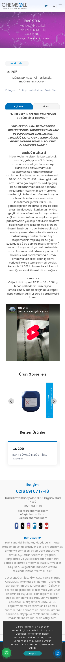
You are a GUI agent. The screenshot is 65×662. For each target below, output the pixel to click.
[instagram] (29, 525)
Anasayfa (21, 38)
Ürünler (34, 38)
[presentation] (19, 106)
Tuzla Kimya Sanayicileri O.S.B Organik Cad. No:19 (33, 499)
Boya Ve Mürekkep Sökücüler (39, 90)
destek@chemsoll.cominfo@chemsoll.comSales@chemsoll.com (33, 514)
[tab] (19, 107)
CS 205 (45, 38)
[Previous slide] (11, 401)
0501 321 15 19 (33, 506)
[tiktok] (40, 525)
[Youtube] (47, 525)
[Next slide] (54, 401)
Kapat (32, 653)
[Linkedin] (34, 525)
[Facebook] (16, 525)
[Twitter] (22, 525)
